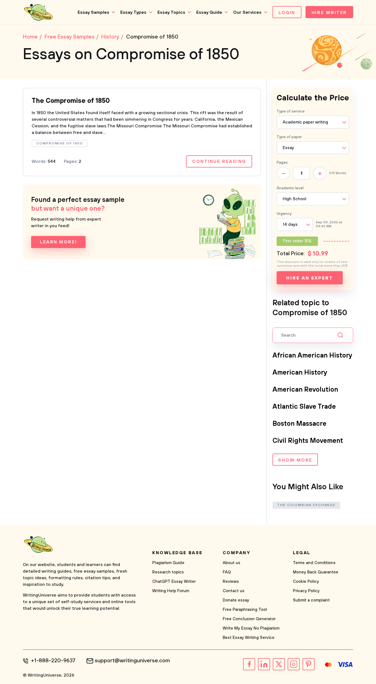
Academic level (290, 188)
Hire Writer (329, 12)
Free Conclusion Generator (249, 619)
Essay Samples (93, 12)
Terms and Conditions (314, 562)
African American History (312, 355)
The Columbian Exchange (306, 505)
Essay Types (133, 12)
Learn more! (58, 242)
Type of (289, 136)
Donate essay (236, 600)
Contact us (233, 591)
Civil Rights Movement (308, 441)
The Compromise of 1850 (71, 101)
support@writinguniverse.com (132, 661)
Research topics (168, 572)
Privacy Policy (306, 591)
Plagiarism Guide (168, 562)
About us (231, 562)
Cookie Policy (306, 581)
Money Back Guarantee (315, 572)
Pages (282, 162)
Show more (295, 460)
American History (300, 373)
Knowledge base (177, 553)
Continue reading (219, 161)
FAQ (227, 572)
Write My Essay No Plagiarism (251, 628)
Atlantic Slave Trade (304, 407)
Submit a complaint (311, 600)
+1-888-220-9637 (53, 661)
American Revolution (305, 390)
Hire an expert (309, 278)
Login (287, 12)
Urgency (284, 213)
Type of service (291, 111)
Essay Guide (209, 12)
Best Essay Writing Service (248, 637)
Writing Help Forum (170, 591)
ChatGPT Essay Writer (174, 581)
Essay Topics (171, 12)
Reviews (231, 581)
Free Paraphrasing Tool (245, 609)
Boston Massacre (299, 424)
